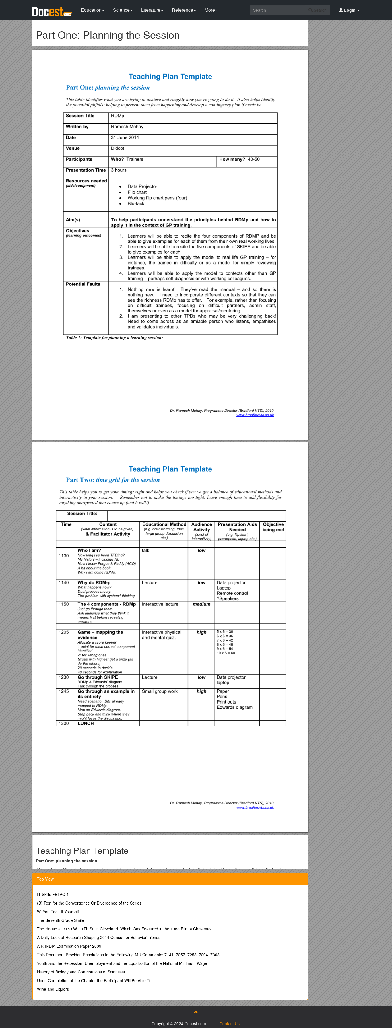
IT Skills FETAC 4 (53, 894)
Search (320, 10)
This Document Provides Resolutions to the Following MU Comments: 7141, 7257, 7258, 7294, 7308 (128, 954)
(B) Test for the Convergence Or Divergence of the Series (89, 903)
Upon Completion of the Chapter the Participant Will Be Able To (94, 980)
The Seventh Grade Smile (60, 920)
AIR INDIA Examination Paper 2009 (69, 946)
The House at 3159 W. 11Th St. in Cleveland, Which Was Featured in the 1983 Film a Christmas (124, 929)
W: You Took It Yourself (58, 911)
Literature (150, 10)
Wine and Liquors (53, 989)
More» (211, 10)
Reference (182, 10)
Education (91, 10)
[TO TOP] (196, 1012)
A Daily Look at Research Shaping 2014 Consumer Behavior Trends (98, 937)
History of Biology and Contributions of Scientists (81, 972)
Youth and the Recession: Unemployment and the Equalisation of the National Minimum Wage (122, 963)
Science (121, 10)
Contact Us (230, 1023)
